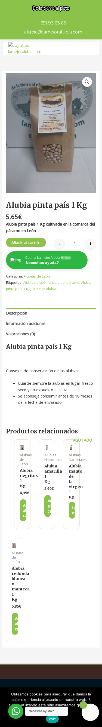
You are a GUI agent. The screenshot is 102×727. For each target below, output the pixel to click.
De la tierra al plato (51, 8)
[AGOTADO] (71, 447)
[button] (87, 82)
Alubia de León (35, 282)
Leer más (73, 510)
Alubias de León (37, 276)
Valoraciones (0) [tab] (20, 333)
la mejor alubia (44, 288)
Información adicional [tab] (25, 323)
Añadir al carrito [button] (24, 510)
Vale (52, 719)
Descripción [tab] (16, 313)
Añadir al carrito (26, 242)
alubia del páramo (64, 282)
